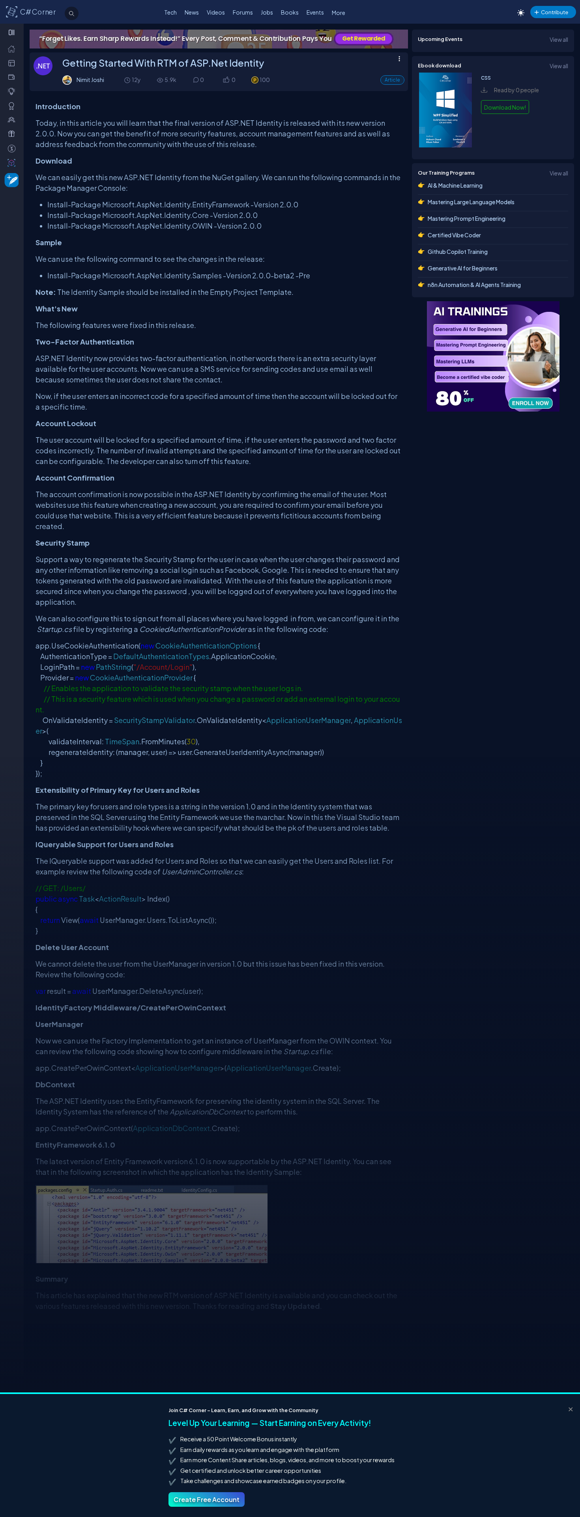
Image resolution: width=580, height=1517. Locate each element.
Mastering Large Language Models (471, 201)
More (338, 12)
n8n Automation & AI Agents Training (474, 284)
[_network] (13, 120)
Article (392, 80)
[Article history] (128, 79)
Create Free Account (206, 1499)
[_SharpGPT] (13, 162)
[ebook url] (445, 145)
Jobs (267, 12)
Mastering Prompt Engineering (466, 218)
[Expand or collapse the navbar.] (12, 32)
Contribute (554, 12)
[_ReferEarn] (13, 134)
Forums (243, 12)
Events (315, 12)
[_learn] (13, 91)
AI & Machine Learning (455, 185)
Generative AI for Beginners (463, 268)
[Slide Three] (219, 39)
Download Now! (505, 107)
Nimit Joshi (90, 79)
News (192, 12)
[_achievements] (13, 106)
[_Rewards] (13, 148)
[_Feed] (13, 49)
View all (559, 39)
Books (290, 12)
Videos (216, 12)
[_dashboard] (13, 63)
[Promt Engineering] (493, 356)
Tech (170, 12)
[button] (226, 80)
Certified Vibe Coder (454, 235)
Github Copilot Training (458, 251)
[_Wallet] (13, 77)
